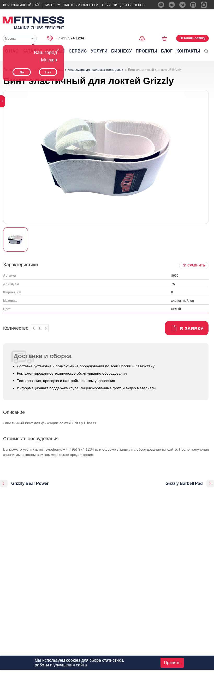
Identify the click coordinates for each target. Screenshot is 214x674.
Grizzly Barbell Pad (184, 483)
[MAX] (204, 5)
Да (22, 72)
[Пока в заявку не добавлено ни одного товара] (166, 38)
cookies (73, 660)
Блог (167, 51)
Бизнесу (52, 5)
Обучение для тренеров (123, 5)
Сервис (78, 51)
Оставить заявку (192, 38)
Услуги (99, 51)
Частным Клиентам (81, 5)
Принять (172, 662)
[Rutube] (193, 5)
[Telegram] (182, 5)
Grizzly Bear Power (30, 483)
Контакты (188, 51)
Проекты (146, 51)
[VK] (172, 5)
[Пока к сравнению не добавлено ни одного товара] (143, 38)
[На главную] (33, 23)
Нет (48, 72)
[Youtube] (161, 5)
